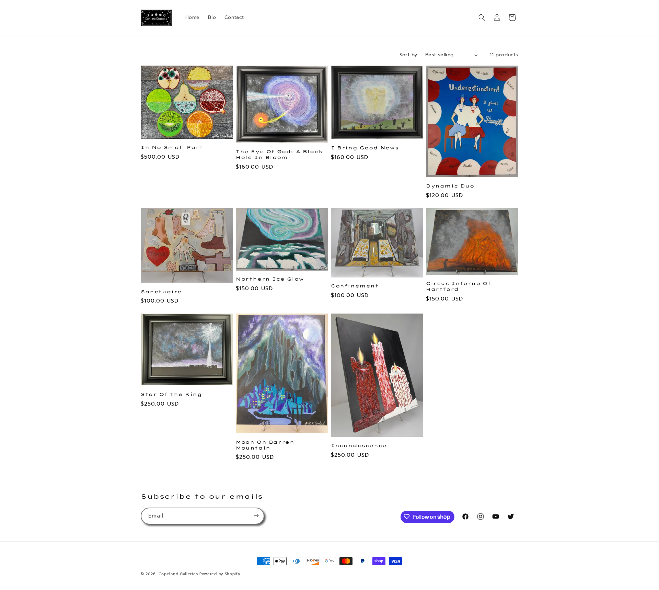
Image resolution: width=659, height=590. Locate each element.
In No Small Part (172, 147)
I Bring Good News (364, 147)
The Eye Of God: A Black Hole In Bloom (279, 154)
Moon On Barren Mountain (265, 445)
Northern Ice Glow (270, 279)
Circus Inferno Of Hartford (458, 286)
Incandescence (359, 445)
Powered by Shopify (219, 574)
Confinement (355, 285)
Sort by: (409, 54)
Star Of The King (171, 394)
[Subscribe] (256, 515)
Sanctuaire (161, 291)
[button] (481, 17)
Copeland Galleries (178, 574)
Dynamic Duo (450, 186)
